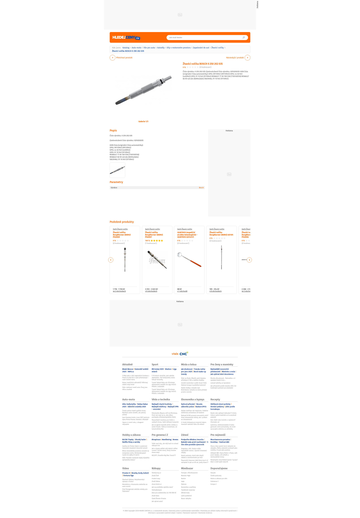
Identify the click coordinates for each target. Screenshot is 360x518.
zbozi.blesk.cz (156, 484)
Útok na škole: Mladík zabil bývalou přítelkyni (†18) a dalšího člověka (193, 379)
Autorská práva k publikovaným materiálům (184, 511)
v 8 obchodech (216, 291)
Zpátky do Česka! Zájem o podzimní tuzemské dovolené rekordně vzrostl (134, 447)
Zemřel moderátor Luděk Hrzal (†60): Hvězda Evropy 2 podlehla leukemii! (194, 384)
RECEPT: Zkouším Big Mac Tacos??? (164, 455)
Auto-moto (136, 47)
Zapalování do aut (201, 47)
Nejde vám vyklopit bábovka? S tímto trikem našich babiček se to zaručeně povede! (223, 415)
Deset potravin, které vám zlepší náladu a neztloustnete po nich (192, 456)
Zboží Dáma (156, 481)
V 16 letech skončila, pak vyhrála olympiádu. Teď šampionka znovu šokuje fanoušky (163, 377)
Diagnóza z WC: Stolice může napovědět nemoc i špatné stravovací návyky (194, 450)
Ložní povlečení (186, 496)
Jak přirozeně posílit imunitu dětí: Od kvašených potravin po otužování (223, 387)
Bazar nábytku (186, 498)
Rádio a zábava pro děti (219, 478)
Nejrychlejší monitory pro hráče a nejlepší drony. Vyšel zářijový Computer (165, 421)
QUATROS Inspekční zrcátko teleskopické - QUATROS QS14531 (187, 235)
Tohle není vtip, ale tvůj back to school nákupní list (165, 444)
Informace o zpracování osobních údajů (161, 513)
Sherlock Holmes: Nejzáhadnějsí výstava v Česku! (133, 480)
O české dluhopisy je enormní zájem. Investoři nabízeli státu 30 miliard (193, 423)
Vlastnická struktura (205, 513)
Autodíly (161, 47)
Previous (110, 260)
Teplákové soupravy (188, 490)
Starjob (213, 473)
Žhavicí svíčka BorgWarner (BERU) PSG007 (154, 235)
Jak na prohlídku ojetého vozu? (162, 487)
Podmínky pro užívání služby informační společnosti (218, 511)
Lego (182, 481)
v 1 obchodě (182, 291)
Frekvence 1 (215, 481)
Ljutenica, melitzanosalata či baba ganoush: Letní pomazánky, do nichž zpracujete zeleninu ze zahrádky (223, 427)
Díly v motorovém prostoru (179, 47)
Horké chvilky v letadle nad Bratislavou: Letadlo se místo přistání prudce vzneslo (194, 390)
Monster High (185, 475)
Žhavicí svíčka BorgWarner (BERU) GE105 (221, 233)
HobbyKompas (157, 490)
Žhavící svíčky (217, 47)
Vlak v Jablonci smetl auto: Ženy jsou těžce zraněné (134, 388)
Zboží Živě (155, 475)
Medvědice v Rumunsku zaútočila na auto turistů (134, 485)
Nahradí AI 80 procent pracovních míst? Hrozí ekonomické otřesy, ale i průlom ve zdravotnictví (194, 417)
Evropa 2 (213, 484)
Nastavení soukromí (190, 513)
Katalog (125, 47)
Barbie (183, 478)
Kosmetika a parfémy (188, 487)
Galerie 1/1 (143, 121)
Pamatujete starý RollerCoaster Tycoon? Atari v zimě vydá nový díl (224, 461)
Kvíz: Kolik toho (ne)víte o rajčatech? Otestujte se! (223, 421)
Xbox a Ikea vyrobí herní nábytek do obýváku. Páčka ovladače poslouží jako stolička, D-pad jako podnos (224, 448)
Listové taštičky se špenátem (220, 383)
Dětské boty (185, 493)
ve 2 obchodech (119, 291)
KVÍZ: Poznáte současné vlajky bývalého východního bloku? (135, 459)
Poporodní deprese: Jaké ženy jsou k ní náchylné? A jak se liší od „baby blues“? (194, 461)
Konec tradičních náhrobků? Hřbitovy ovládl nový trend (135, 383)
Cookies (179, 513)
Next (249, 260)
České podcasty (216, 475)
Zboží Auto (155, 496)
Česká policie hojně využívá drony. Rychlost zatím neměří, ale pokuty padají (134, 412)
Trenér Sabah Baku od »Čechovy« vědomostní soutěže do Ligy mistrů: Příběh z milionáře (164, 384)
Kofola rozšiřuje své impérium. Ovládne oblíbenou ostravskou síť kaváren (194, 411)
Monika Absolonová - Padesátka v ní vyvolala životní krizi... (223, 379)
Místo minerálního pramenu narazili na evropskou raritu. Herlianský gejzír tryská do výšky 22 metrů (135, 453)
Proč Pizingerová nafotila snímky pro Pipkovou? (134, 490)
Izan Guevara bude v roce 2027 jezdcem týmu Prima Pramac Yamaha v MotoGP (135, 418)
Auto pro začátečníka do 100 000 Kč (164, 493)
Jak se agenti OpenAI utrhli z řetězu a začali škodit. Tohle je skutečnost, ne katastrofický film (164, 427)
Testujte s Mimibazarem (189, 473)
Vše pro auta (149, 47)
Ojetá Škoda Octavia (159, 498)
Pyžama (183, 484)
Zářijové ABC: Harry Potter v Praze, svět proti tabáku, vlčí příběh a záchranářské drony (224, 455)
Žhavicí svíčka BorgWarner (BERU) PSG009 (122, 235)
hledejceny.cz (156, 473)
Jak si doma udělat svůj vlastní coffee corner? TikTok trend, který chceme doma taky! (164, 450)
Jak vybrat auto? (157, 501)
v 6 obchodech (151, 291)
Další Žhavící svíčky (120, 229)
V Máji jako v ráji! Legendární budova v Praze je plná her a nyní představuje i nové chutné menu (135, 377)
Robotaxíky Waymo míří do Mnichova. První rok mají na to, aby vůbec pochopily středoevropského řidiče (164, 415)
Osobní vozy (156, 478)
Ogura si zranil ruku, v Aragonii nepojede (132, 423)
